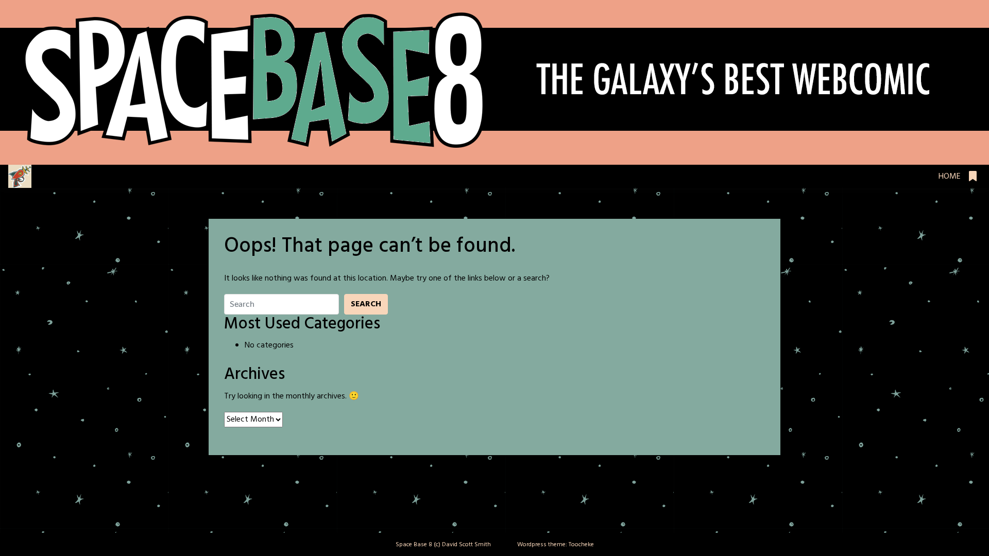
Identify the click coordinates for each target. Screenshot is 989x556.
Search (366, 304)
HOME (950, 176)
